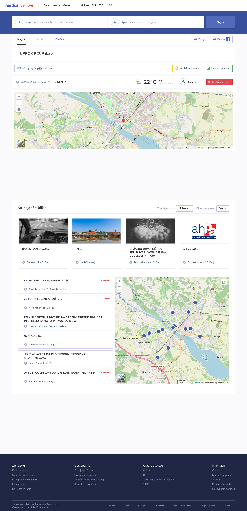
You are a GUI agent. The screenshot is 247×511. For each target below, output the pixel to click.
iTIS (101, 5)
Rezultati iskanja (21, 489)
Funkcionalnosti (21, 470)
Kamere (192, 82)
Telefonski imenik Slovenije (158, 479)
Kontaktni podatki (189, 68)
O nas (215, 470)
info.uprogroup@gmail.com (37, 68)
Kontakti (40, 39)
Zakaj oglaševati (83, 470)
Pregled (21, 39)
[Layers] (21, 143)
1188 (109, 5)
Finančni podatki (220, 68)
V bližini (59, 39)
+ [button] (19, 96)
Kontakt (160, 505)
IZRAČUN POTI (221, 82)
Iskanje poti (18, 484)
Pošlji (201, 39)
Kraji (128, 505)
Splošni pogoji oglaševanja (89, 479)
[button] (19, 109)
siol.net (85, 5)
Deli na (221, 39)
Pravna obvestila (221, 484)
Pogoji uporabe (208, 505)
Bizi (94, 5)
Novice (56, 5)
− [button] (19, 102)
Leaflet (200, 147)
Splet (47, 5)
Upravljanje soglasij (223, 489)
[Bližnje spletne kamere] (183, 81)
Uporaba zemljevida (23, 475)
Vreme (66, 5)
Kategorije (143, 505)
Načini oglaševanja (85, 475)
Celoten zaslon (229, 95)
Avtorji (216, 479)
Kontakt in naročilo (85, 484)
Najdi (220, 22)
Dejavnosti (112, 505)
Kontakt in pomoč (222, 475)
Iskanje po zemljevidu (24, 479)
